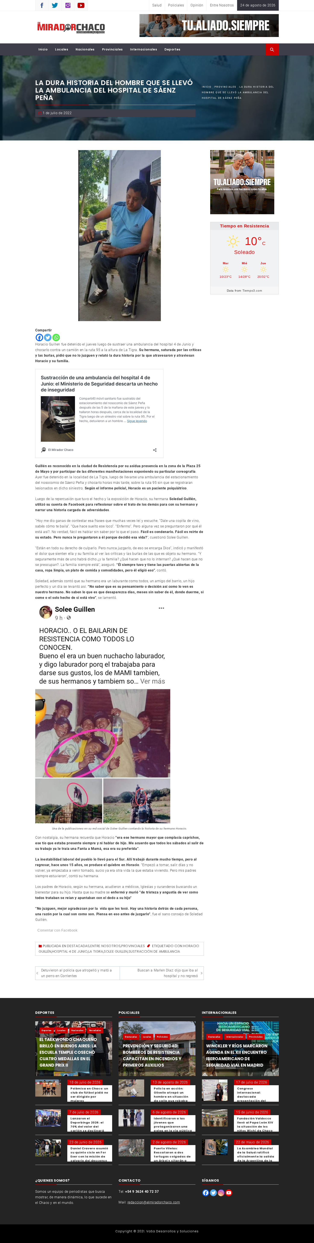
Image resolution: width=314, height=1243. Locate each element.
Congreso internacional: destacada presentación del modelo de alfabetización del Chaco (252, 1101)
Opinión (197, 5)
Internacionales (143, 49)
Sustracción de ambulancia (154, 951)
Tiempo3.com (252, 290)
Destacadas (78, 945)
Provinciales (112, 49)
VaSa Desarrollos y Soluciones (172, 1231)
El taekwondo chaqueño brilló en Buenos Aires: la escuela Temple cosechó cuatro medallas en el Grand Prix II (68, 1052)
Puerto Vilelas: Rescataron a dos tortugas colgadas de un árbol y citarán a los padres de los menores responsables (173, 1158)
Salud (156, 5)
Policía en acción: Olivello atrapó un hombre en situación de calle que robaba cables (171, 1097)
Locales (61, 49)
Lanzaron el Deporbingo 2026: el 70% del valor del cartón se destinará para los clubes (87, 1126)
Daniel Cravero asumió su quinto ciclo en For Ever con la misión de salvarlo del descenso (89, 1154)
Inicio (43, 49)
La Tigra (95, 951)
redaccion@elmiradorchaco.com (154, 1202)
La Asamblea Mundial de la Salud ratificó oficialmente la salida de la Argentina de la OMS (255, 1156)
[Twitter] (47, 337)
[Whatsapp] (56, 337)
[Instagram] (221, 1192)
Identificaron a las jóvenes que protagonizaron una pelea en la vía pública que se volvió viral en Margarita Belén (173, 1128)
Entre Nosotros (222, 5)
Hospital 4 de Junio (70, 951)
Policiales (176, 5)
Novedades (95, 1030)
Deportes (172, 49)
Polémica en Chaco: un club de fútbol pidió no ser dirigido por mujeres (89, 1095)
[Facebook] (39, 337)
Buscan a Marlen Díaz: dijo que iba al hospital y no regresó (168, 973)
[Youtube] (228, 1192)
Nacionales (85, 49)
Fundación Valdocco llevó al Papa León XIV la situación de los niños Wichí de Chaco (255, 1124)
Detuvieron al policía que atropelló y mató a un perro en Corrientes (76, 973)
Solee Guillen (116, 951)
